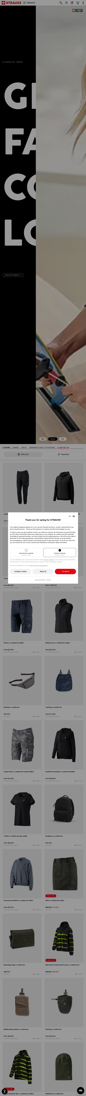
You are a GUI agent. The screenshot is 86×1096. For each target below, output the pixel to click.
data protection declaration (39, 565)
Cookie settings (49, 560)
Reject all (43, 571)
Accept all (65, 571)
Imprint (48, 580)
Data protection (40, 580)
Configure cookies (20, 571)
